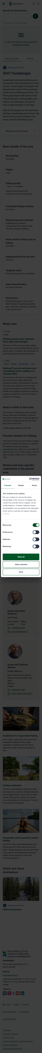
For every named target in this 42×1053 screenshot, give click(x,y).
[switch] (36, 532)
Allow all (21, 557)
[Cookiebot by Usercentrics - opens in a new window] (29, 479)
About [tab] (34, 485)
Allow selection (21, 564)
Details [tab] (21, 485)
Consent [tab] (7, 485)
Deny (21, 572)
